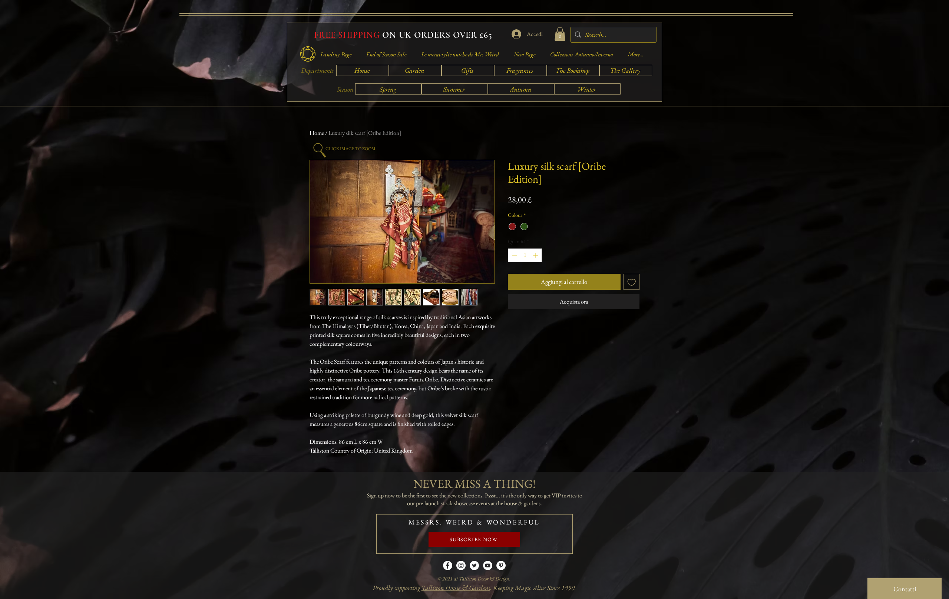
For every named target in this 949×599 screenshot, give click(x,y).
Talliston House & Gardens (455, 587)
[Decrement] (513, 255)
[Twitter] (474, 565)
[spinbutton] (525, 255)
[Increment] (536, 255)
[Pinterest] (501, 565)
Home (317, 133)
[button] (560, 34)
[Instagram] (461, 565)
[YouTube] (487, 565)
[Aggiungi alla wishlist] (632, 282)
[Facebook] (447, 565)
